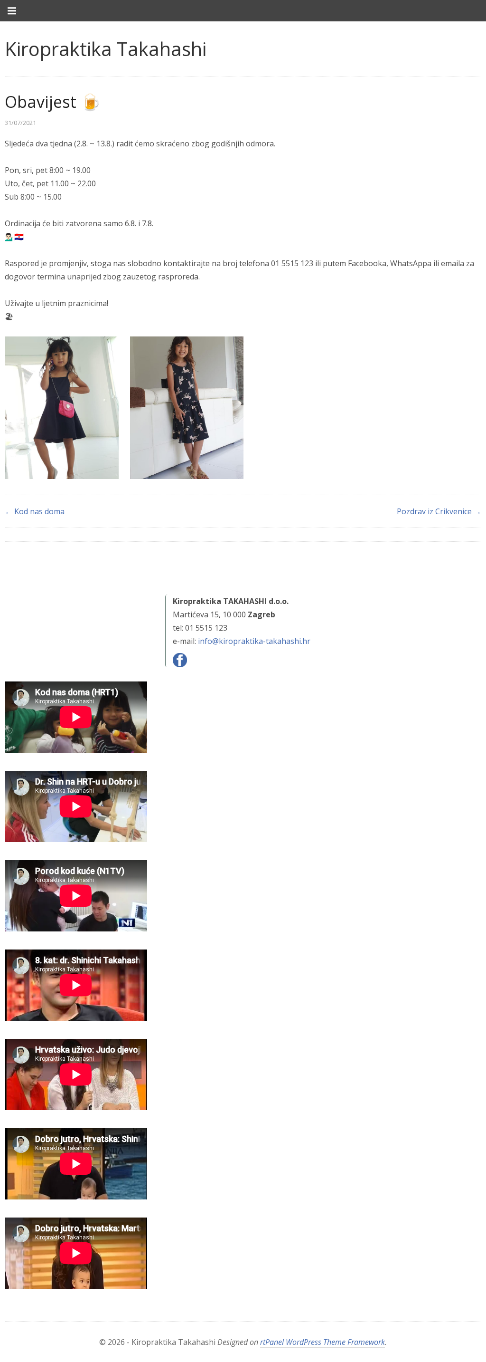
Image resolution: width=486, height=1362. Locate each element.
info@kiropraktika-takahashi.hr (254, 641)
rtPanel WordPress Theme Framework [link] (322, 1342)
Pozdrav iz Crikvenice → (439, 511)
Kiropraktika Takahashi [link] (105, 49)
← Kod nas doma (35, 511)
